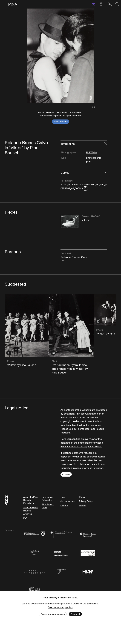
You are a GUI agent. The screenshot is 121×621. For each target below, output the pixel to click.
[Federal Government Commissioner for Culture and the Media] (61, 534)
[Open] (105, 172)
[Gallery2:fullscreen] (91, 107)
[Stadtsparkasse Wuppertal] (88, 534)
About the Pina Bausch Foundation (30, 500)
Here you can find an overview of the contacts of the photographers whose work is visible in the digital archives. (81, 442)
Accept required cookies (53, 614)
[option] (60, 56)
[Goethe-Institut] (34, 590)
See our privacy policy (60, 607)
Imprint (82, 505)
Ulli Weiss (91, 152)
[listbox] (60, 56)
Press (82, 497)
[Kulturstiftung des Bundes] (88, 553)
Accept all (75, 614)
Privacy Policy (86, 501)
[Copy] (85, 188)
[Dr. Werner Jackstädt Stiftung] (61, 571)
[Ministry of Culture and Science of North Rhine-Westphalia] (34, 534)
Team (63, 497)
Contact (66, 474)
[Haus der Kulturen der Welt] (88, 571)
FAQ (25, 518)
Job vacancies (67, 501)
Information (67, 144)
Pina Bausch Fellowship (48, 499)
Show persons (60, 121)
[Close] (105, 144)
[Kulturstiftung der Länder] (34, 571)
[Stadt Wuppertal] (61, 553)
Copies (64, 172)
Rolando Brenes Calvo (74, 255)
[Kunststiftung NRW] (34, 553)
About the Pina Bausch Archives (30, 510)
